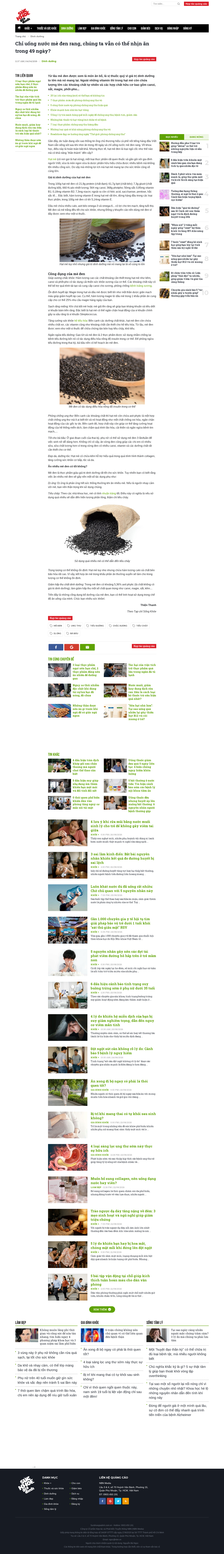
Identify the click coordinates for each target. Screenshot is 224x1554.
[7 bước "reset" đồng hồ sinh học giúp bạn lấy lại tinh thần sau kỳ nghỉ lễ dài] (164, 245)
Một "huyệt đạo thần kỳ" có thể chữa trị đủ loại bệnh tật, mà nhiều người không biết (177, 1354)
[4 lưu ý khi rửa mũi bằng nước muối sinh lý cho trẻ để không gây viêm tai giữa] (67, 832)
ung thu (76, 625)
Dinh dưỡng (67, 28)
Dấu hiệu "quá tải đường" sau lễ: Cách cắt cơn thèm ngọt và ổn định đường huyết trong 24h (185, 212)
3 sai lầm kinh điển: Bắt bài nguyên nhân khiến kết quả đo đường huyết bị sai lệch (122, 858)
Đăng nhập (173, 28)
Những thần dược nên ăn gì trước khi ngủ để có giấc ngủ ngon (28, 143)
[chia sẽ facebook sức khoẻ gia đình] (102, 1501)
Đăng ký (187, 28)
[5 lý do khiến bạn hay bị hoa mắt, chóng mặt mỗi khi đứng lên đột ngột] (67, 1254)
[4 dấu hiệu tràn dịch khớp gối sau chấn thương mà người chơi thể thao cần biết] (59, 765)
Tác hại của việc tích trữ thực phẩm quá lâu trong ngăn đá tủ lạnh (28, 99)
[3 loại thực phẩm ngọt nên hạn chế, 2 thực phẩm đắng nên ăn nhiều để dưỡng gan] (59, 670)
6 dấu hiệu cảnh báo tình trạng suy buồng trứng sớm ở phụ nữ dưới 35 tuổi (123, 986)
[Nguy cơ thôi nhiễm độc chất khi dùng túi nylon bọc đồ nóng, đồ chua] (59, 690)
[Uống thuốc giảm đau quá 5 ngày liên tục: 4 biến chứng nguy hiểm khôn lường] (115, 765)
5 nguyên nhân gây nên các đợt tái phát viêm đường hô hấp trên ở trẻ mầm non (123, 955)
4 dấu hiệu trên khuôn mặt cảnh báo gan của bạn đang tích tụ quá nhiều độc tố (186, 162)
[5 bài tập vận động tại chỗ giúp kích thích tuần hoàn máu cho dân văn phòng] (67, 1287)
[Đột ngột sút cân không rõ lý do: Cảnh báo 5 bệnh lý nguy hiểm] (67, 1060)
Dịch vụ (159, 28)
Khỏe (28, 28)
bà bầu (74, 633)
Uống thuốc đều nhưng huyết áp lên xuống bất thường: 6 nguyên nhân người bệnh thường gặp (141, 804)
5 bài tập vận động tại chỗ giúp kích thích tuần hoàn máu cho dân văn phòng (120, 1280)
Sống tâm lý (116, 28)
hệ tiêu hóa (80, 320)
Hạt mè (52, 159)
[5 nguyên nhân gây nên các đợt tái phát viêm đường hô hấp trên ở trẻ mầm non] (67, 962)
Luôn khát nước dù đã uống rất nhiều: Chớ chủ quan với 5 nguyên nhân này (122, 888)
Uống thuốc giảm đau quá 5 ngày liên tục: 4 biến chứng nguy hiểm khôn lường (141, 766)
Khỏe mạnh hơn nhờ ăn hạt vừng (70, 110)
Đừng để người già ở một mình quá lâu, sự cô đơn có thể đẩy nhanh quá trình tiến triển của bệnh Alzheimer (178, 1410)
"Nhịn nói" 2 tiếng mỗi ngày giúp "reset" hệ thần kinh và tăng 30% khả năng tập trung (187, 229)
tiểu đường (97, 625)
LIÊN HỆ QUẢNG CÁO (113, 1477)
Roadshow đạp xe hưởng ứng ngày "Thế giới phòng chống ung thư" (88, 134)
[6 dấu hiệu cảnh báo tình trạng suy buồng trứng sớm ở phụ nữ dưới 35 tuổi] (67, 995)
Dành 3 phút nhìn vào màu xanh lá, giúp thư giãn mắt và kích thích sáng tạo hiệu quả (187, 178)
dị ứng (57, 633)
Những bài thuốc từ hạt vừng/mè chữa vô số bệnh (78, 119)
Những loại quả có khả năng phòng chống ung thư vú (81, 129)
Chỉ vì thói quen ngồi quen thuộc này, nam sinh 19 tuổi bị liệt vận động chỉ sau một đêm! (112, 1392)
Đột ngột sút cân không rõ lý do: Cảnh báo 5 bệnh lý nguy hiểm (122, 1051)
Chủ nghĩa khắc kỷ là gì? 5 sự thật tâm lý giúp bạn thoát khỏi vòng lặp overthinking (177, 1371)
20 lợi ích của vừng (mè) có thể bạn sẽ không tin (78, 95)
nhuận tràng (109, 493)
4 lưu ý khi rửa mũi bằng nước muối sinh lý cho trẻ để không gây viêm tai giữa (122, 825)
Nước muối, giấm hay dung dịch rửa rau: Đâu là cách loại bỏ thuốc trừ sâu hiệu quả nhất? (28, 129)
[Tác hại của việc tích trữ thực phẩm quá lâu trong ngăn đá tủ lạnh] (115, 670)
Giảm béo (145, 28)
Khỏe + (95, 834)
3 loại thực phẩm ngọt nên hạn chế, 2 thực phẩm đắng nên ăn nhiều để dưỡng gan (28, 86)
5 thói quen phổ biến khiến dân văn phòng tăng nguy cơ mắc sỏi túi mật (86, 802)
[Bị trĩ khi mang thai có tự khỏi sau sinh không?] (67, 1125)
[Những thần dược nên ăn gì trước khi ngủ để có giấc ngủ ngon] (59, 711)
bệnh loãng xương (141, 285)
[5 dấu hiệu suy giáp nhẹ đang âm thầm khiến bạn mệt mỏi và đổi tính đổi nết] (59, 786)
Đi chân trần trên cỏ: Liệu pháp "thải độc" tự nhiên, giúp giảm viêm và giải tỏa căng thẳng (187, 277)
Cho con (132, 28)
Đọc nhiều (172, 137)
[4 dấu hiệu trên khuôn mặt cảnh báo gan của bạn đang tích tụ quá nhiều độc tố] (164, 163)
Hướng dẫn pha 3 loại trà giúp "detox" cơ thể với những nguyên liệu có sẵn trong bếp (186, 147)
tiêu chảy (142, 625)
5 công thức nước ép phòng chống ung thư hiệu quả (79, 105)
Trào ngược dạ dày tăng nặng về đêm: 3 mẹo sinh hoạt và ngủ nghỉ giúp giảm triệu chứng (123, 1215)
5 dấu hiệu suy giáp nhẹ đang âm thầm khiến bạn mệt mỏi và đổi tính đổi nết (85, 785)
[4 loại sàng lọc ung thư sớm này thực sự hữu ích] (67, 1157)
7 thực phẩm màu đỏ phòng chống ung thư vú (76, 100)
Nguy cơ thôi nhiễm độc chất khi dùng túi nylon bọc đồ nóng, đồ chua (27, 114)
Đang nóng (196, 137)
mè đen (58, 625)
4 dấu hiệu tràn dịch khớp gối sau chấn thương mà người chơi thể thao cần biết (86, 766)
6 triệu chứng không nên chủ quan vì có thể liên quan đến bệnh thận (124, 1333)
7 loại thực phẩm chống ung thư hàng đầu (74, 124)
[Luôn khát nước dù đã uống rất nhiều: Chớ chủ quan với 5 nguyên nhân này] (67, 897)
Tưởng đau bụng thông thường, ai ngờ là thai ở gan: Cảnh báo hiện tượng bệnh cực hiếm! (187, 195)
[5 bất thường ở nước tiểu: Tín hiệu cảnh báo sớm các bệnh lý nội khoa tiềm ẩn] (115, 786)
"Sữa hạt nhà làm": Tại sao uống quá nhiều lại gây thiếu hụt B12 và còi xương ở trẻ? (140, 712)
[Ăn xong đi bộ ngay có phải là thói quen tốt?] (67, 1092)
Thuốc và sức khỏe (47, 28)
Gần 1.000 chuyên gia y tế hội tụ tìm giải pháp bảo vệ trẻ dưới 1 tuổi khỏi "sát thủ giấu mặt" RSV (120, 923)
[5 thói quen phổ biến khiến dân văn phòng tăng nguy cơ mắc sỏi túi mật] (59, 803)
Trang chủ (20, 36)
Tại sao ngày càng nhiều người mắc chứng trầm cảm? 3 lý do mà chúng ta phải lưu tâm (189, 1335)
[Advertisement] (129, 15)
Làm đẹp (82, 28)
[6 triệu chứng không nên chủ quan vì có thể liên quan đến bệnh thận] (92, 1335)
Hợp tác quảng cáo (196, 3)
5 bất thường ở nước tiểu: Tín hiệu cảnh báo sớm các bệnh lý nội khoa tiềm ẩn (141, 785)
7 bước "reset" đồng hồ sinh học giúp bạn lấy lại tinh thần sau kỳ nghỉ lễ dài (186, 244)
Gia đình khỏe (98, 28)
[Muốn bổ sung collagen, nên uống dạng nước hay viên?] (67, 1189)
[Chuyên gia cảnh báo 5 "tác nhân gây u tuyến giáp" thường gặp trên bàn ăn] (164, 293)
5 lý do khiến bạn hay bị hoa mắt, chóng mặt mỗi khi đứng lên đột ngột (121, 1245)
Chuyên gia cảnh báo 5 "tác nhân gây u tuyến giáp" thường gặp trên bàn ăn (187, 292)
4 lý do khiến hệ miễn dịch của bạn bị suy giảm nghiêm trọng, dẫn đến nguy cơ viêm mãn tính (122, 1020)
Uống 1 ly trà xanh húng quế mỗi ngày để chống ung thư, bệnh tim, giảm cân (94, 114)
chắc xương (120, 625)
